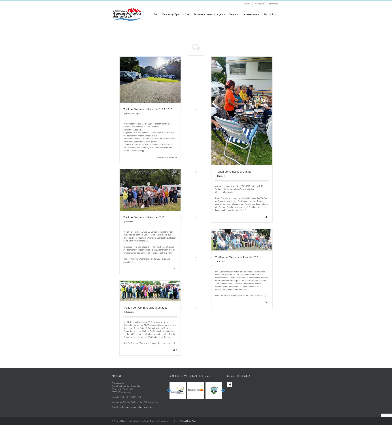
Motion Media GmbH (188, 421)
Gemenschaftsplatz (133, 114)
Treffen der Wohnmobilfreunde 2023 (145, 307)
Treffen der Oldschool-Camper (233, 171)
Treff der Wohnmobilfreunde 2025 (143, 217)
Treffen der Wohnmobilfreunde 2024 (237, 257)
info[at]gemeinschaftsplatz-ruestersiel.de (137, 407)
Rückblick (221, 176)
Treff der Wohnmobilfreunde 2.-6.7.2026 (147, 109)
